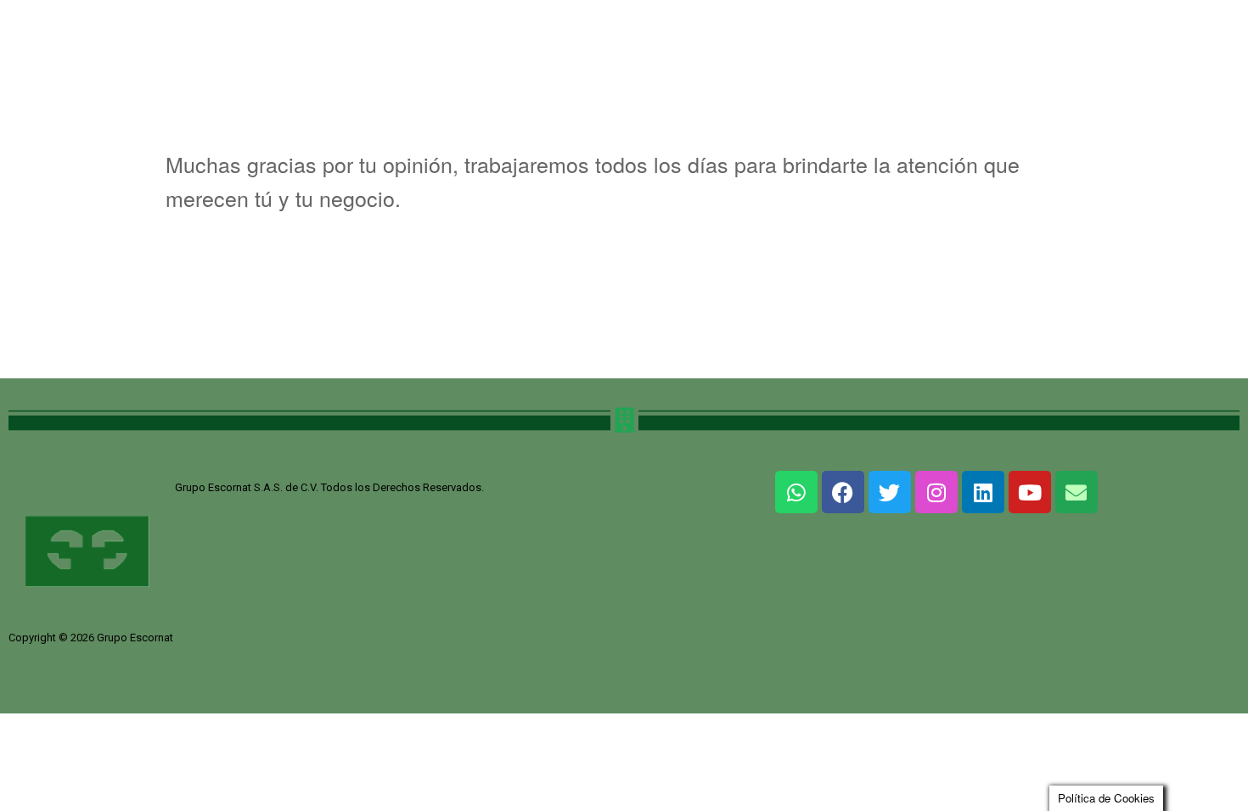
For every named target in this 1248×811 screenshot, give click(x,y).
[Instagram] (936, 492)
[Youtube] (1030, 492)
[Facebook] (843, 492)
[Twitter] (890, 492)
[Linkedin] (983, 492)
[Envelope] (1076, 492)
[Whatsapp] (796, 492)
